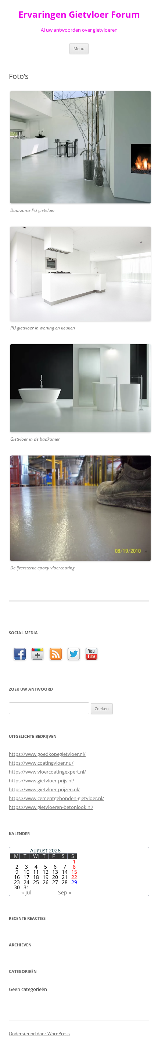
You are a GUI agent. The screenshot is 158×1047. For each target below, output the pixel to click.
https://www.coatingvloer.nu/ (41, 763)
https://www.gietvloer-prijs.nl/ (41, 780)
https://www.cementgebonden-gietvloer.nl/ (56, 798)
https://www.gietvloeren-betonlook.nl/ (51, 807)
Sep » (64, 892)
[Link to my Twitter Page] (74, 654)
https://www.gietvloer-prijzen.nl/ (44, 789)
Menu (79, 48)
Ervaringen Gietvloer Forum (79, 14)
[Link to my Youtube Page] (91, 654)
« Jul (26, 892)
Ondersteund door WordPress (39, 1033)
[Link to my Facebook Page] (20, 654)
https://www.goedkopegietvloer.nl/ (47, 754)
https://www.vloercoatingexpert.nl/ (47, 771)
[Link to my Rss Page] (56, 654)
